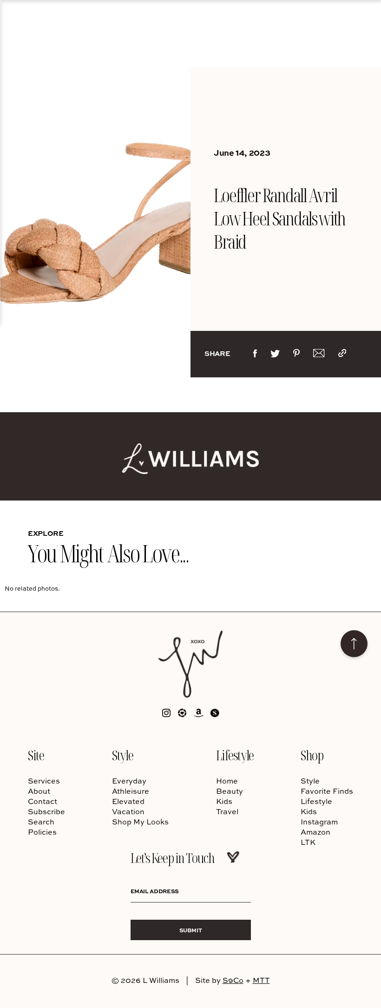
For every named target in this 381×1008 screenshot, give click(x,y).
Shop (312, 755)
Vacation (128, 811)
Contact (42, 801)
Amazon (315, 832)
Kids (224, 801)
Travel (227, 811)
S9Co (233, 980)
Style (122, 755)
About (39, 791)
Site (36, 755)
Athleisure (130, 791)
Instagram (319, 822)
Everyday (129, 781)
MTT (261, 980)
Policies (42, 832)
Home (227, 781)
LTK (308, 842)
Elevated (128, 801)
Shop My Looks (140, 822)
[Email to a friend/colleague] (318, 355)
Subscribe (46, 811)
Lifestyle (235, 755)
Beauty (229, 791)
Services (44, 781)
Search (41, 822)
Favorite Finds (327, 791)
